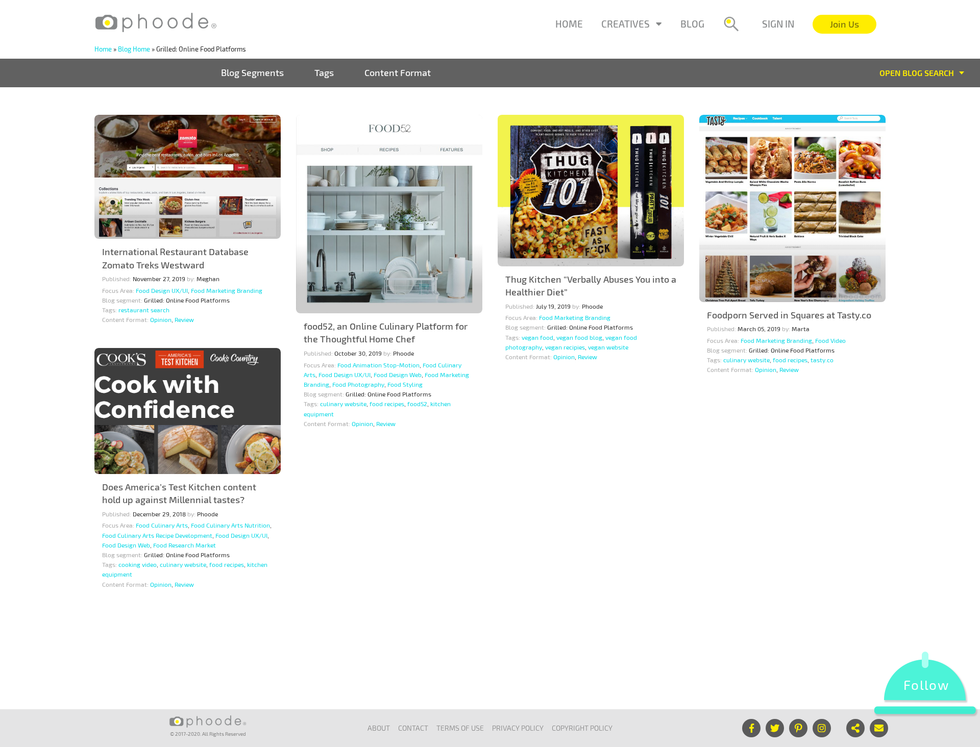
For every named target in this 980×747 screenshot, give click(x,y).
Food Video (830, 340)
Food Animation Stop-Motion (378, 364)
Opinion (161, 319)
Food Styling (405, 384)
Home (569, 24)
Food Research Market (184, 545)
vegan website (608, 347)
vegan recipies (565, 347)
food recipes (387, 403)
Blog (692, 24)
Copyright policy (582, 728)
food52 (417, 403)
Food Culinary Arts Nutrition (230, 525)
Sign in (778, 24)
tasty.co (822, 359)
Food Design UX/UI (162, 290)
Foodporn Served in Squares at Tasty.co (789, 314)
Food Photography (358, 384)
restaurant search (143, 309)
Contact (413, 728)
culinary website (343, 403)
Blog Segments (252, 72)
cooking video (137, 564)
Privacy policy (518, 728)
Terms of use (460, 728)
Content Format (397, 72)
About (379, 728)
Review (184, 319)
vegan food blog (579, 337)
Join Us (844, 24)
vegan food (537, 337)
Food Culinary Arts (162, 525)
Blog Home (134, 49)
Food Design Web (398, 374)
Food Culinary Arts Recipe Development (157, 535)
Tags (324, 72)
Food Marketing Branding (226, 290)
